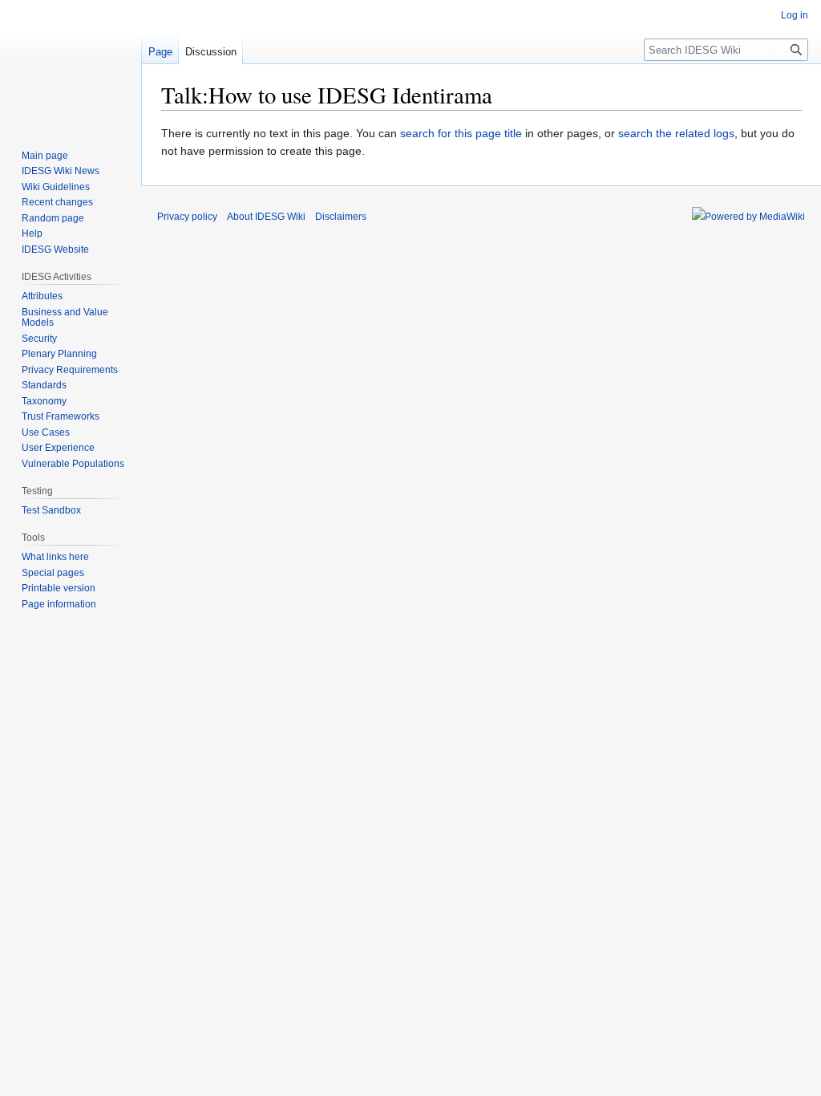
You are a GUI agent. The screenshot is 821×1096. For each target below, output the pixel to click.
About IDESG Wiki (266, 216)
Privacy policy (187, 216)
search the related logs (676, 133)
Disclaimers (340, 216)
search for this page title (461, 133)
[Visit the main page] (70, 64)
